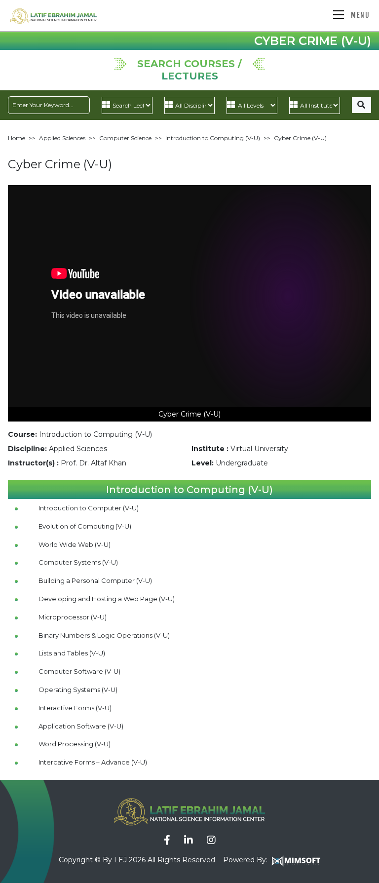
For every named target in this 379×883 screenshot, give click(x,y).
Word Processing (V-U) (74, 744)
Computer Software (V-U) (79, 671)
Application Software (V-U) (80, 726)
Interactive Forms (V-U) (75, 708)
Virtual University (259, 448)
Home (16, 138)
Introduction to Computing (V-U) (212, 138)
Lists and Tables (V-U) (71, 653)
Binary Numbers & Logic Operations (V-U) (104, 635)
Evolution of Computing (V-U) (84, 526)
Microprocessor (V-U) (72, 617)
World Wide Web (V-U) (74, 544)
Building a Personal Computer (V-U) (95, 580)
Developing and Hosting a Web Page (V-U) (106, 599)
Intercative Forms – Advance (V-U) (92, 762)
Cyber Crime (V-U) (300, 138)
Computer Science (125, 138)
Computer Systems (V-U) (78, 562)
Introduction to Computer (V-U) (88, 508)
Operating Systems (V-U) (77, 689)
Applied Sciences (62, 138)
